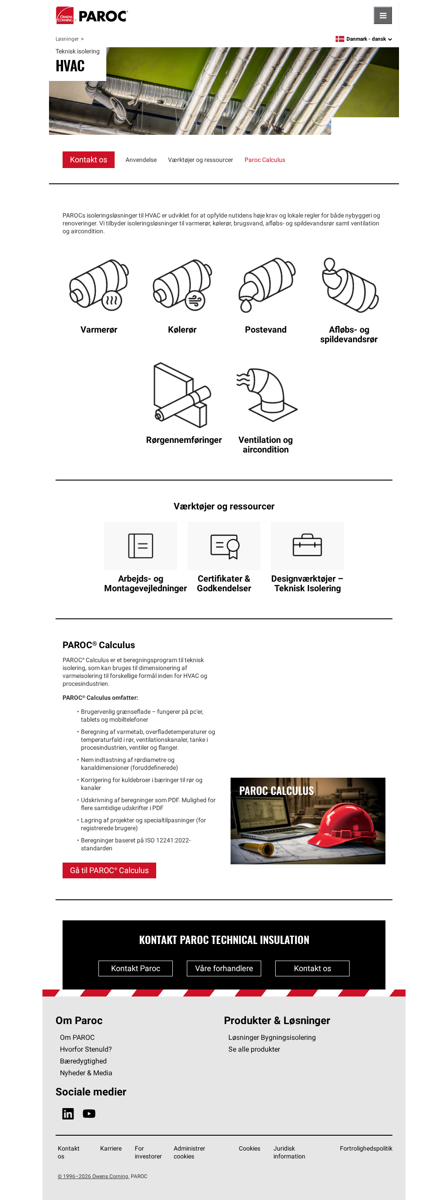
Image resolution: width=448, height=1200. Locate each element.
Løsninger (67, 38)
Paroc (92, 15)
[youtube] (89, 1114)
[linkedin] (68, 1114)
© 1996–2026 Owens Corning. (94, 1176)
